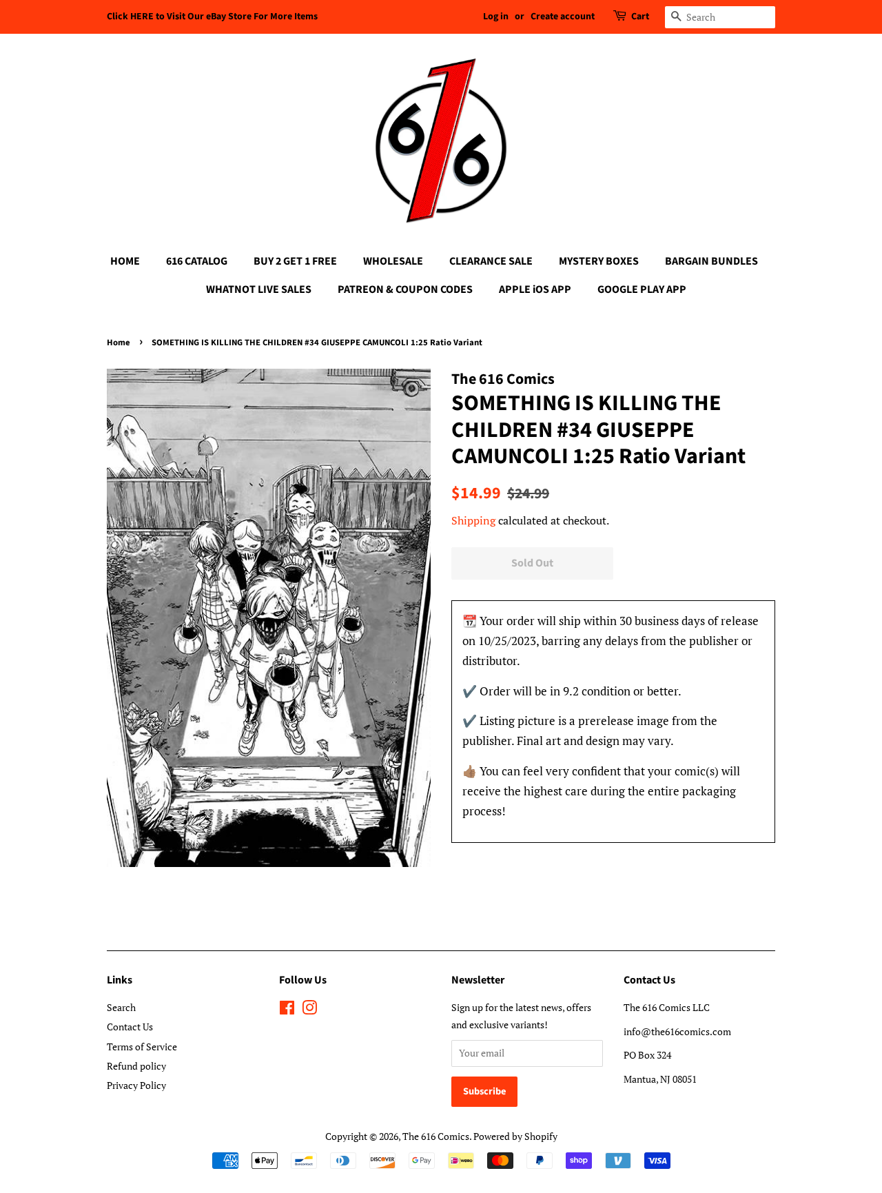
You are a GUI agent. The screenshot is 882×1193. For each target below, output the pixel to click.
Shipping (473, 520)
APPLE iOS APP (535, 289)
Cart (640, 16)
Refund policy (136, 1065)
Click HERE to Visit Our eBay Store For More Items (212, 16)
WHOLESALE (393, 261)
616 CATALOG (196, 261)
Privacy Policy (136, 1085)
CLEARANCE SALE (491, 261)
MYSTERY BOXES (599, 261)
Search (121, 1007)
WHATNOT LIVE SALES (258, 289)
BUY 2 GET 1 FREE (295, 261)
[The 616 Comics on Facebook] (287, 1010)
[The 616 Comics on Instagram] (309, 1010)
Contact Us (130, 1026)
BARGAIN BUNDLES (711, 261)
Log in (496, 16)
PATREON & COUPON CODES (405, 289)
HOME (125, 261)
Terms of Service (142, 1046)
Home (118, 342)
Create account (563, 16)
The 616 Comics (435, 1136)
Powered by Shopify (515, 1136)
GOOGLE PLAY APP (641, 289)
